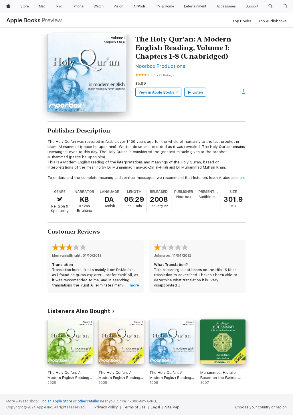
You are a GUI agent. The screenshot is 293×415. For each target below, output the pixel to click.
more (241, 177)
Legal (155, 407)
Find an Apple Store (56, 401)
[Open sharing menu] (244, 92)
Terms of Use (134, 407)
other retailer (88, 401)
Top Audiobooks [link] (272, 21)
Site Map (172, 407)
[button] (270, 6)
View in (156, 92)
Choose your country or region (261, 407)
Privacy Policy (106, 407)
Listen (198, 92)
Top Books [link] (241, 21)
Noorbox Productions (160, 66)
